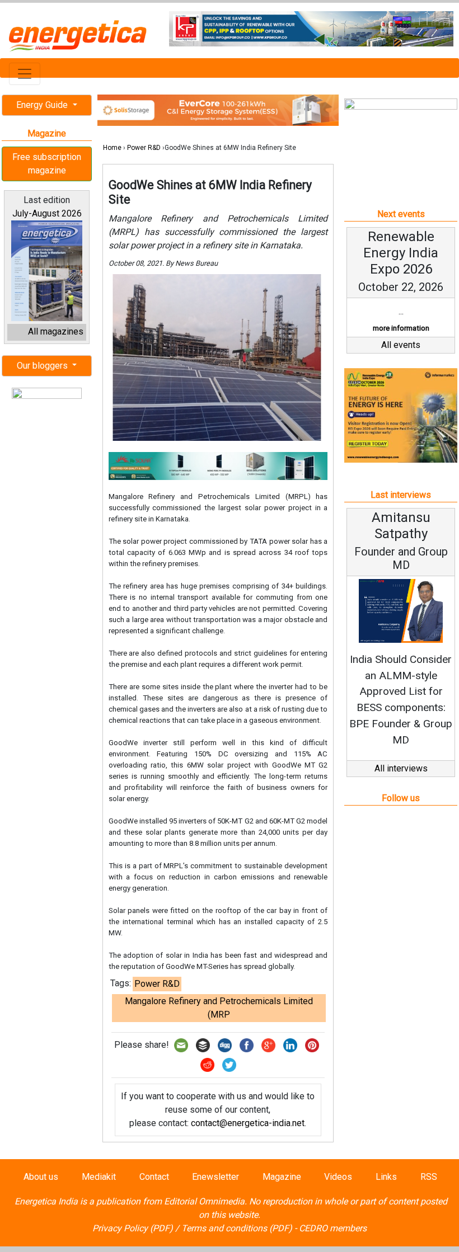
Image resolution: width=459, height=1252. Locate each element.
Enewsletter (215, 1176)
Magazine (282, 1176)
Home (112, 148)
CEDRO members (333, 1228)
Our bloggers (43, 365)
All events (400, 345)
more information (401, 328)
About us (41, 1176)
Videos (338, 1176)
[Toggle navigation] (24, 74)
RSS (428, 1176)
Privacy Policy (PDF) (132, 1228)
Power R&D (144, 148)
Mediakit (99, 1176)
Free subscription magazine (46, 164)
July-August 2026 (47, 213)
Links (386, 1176)
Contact (154, 1176)
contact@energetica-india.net (248, 1123)
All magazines (55, 331)
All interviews (401, 768)
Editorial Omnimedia (204, 1201)
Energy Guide (43, 105)
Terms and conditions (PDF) (236, 1228)
